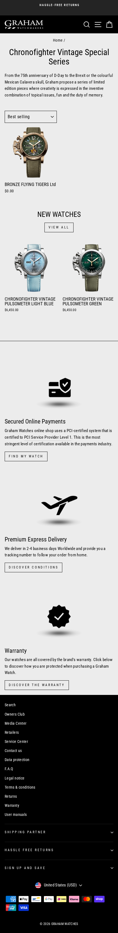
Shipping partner (25, 832)
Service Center (16, 741)
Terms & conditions (20, 787)
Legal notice (14, 778)
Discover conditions (33, 567)
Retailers (12, 732)
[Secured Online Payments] (59, 383)
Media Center (15, 723)
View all (59, 227)
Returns (11, 796)
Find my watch (26, 456)
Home (58, 40)
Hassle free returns (29, 850)
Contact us (13, 750)
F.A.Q (9, 769)
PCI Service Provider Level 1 (47, 437)
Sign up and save (25, 868)
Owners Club (15, 714)
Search (10, 705)
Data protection (17, 759)
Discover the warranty (37, 685)
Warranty (12, 805)
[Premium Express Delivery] (59, 501)
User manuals (16, 814)
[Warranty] (59, 612)
